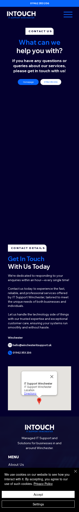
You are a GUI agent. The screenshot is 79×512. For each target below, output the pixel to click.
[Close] (73, 474)
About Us (16, 464)
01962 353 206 (39, 3)
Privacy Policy (43, 483)
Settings (38, 504)
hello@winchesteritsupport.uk (32, 345)
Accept (38, 494)
